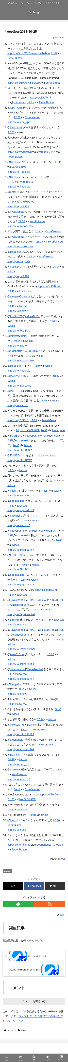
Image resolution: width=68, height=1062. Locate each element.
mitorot (26, 296)
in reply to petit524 (18, 206)
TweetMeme (49, 420)
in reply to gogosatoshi (20, 510)
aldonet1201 (32, 316)
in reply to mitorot (17, 345)
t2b (63, 858)
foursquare (25, 291)
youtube (43, 152)
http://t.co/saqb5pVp (46, 590)
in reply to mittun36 (18, 495)
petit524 (14, 192)
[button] (55, 886)
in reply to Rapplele (18, 172)
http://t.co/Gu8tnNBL (28, 430)
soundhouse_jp (46, 844)
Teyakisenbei (50, 435)
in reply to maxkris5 (18, 525)
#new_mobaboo (40, 53)
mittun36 (15, 490)
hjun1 (13, 820)
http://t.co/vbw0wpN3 (19, 152)
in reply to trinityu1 (18, 311)
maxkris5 (15, 515)
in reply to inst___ (17, 405)
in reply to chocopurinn (20, 550)
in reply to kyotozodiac (20, 226)
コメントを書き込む (34, 1001)
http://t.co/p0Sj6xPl (18, 420)
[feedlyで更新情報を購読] (18, 904)
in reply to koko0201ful (20, 734)
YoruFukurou (53, 83)
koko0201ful (23, 440)
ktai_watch (20, 102)
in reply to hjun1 (16, 830)
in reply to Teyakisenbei (21, 614)
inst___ (14, 391)
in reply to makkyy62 (19, 385)
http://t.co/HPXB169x (49, 286)
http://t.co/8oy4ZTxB (19, 53)
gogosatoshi (17, 501)
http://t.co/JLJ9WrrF (40, 97)
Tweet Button (15, 58)
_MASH (32, 600)
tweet (8, 871)
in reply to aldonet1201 (20, 360)
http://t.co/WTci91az (18, 844)
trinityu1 (14, 296)
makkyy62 (16, 376)
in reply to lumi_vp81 (19, 122)
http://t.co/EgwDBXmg (20, 83)
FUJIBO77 (16, 316)
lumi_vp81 (16, 108)
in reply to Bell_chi (18, 764)
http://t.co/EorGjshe (50, 794)
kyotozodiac (17, 212)
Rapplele (15, 162)
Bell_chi (32, 724)
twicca (11, 271)
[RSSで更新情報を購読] (49, 904)
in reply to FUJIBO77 (19, 330)
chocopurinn (32, 435)
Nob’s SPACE (27, 799)
